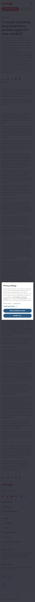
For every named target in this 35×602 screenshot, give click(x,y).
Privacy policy (7, 303)
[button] (17, 311)
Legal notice (16, 303)
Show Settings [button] (9, 306)
